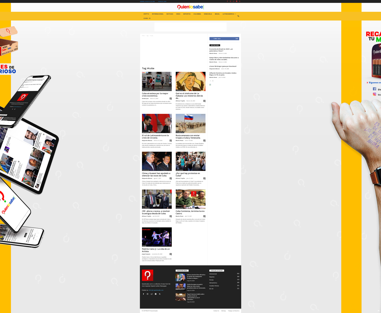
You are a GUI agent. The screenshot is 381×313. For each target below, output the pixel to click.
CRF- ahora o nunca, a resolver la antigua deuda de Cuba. (156, 212)
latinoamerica (228, 14)
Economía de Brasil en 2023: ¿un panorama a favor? (221, 50)
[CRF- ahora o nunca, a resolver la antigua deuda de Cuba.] (157, 199)
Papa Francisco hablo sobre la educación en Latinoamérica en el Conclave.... (195, 296)
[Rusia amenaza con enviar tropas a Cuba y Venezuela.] (190, 123)
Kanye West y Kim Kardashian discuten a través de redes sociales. (224, 58)
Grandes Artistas (214, 286)
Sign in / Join (162, 1)
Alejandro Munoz (147, 140)
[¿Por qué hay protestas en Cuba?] (190, 161)
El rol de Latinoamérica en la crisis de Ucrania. (155, 136)
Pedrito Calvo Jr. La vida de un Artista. (156, 250)
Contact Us (216, 311)
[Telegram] (236, 1)
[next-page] (213, 81)
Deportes (186, 14)
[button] (238, 16)
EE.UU (211, 289)
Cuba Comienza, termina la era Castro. (190, 212)
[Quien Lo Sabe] (190, 7)
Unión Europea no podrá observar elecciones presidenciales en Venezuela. (196, 286)
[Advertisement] (190, 26)
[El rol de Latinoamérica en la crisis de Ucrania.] (157, 123)
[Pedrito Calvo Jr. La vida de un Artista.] (157, 237)
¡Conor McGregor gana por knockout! (222, 66)
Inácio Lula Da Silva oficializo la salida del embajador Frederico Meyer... (196, 276)
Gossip (144, 246)
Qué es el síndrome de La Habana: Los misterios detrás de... (189, 95)
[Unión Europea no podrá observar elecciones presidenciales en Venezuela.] (181, 287)
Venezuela (208, 14)
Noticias (169, 14)
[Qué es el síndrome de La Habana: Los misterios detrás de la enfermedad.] (190, 81)
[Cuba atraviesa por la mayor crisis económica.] (157, 81)
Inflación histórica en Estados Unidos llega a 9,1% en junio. (222, 74)
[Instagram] (230, 1)
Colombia (197, 14)
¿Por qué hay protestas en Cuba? (188, 174)
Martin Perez (179, 140)
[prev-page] (210, 81)
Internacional (158, 14)
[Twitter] (240, 1)
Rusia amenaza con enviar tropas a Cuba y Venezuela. (188, 136)
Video (178, 14)
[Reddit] (233, 1)
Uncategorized (180, 132)
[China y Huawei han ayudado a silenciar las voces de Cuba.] (157, 161)
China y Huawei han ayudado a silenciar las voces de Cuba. (156, 174)
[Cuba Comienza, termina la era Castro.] (190, 199)
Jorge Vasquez (146, 254)
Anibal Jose (145, 98)
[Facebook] (227, 1)
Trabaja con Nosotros (233, 311)
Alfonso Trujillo (180, 101)
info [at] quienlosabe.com (156, 290)
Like (237, 38)
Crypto (146, 14)
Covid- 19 (146, 18)
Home (143, 35)
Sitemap (223, 311)
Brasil (217, 14)
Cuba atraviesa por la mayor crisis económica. (155, 94)
